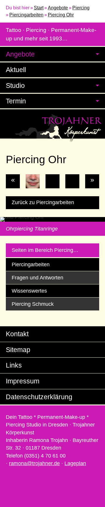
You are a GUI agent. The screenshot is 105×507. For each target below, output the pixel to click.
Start (38, 7)
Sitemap (18, 350)
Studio (15, 85)
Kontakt (17, 334)
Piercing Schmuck (33, 304)
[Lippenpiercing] (72, 181)
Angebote (58, 7)
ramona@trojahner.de (34, 463)
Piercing (81, 7)
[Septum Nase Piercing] (33, 181)
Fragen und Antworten (37, 278)
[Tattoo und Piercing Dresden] (52, 128)
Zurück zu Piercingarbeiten (43, 202)
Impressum (22, 381)
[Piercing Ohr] (53, 181)
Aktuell (16, 70)
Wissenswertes (29, 291)
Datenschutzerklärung (39, 397)
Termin (16, 101)
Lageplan (75, 463)
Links (14, 365)
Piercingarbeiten (26, 14)
